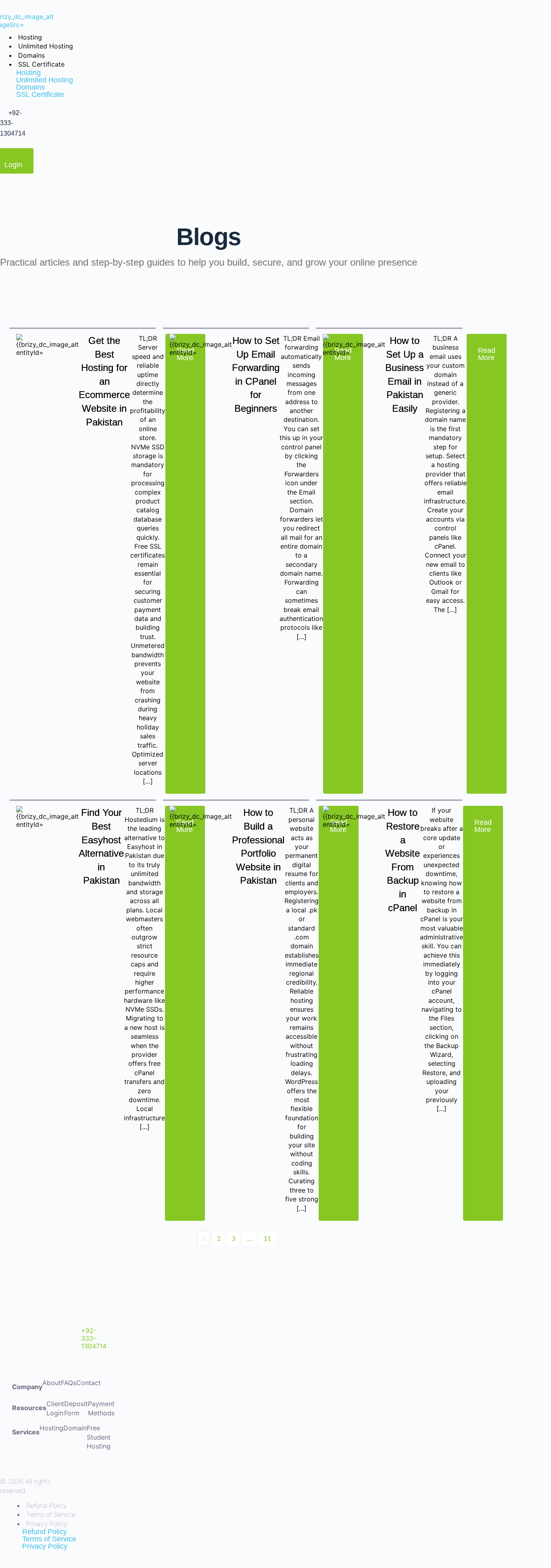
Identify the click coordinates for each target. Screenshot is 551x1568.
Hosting (51, 1428)
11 (267, 1238)
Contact (88, 1383)
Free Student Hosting (99, 1437)
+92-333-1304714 (93, 1338)
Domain (75, 1428)
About (51, 1383)
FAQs (68, 1383)
